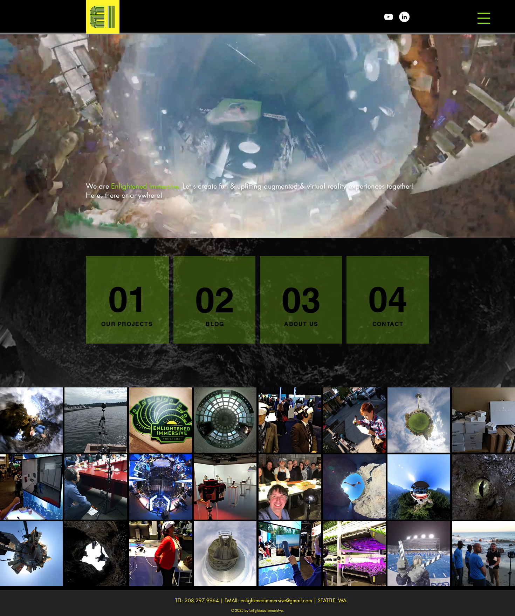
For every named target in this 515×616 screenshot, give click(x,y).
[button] (484, 18)
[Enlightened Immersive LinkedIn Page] (404, 17)
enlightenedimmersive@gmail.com (276, 600)
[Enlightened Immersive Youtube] (388, 17)
